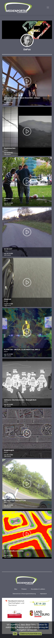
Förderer (24, 589)
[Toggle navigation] (48, 7)
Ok (15, 633)
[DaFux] (27, 40)
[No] (50, 629)
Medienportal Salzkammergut (18, 7)
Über (15, 589)
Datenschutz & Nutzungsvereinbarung (24, 593)
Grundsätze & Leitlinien (38, 589)
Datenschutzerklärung (30, 633)
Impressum (43, 593)
